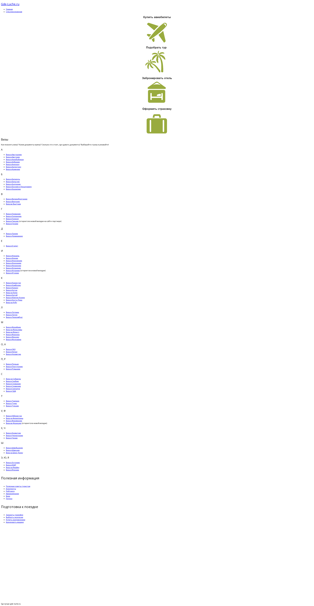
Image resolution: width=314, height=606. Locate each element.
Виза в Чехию (12, 438)
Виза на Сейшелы (13, 379)
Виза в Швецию (13, 450)
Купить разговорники (15, 519)
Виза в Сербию (12, 381)
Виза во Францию (13, 423)
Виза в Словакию (13, 383)
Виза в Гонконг (12, 218)
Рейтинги (10, 491)
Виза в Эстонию (13, 462)
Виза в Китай (11, 295)
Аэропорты (11, 488)
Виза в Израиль (12, 255)
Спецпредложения (14, 11)
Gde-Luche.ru (10, 4)
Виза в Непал (11, 352)
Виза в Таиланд (12, 401)
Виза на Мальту (12, 332)
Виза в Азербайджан (15, 159)
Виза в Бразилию (13, 189)
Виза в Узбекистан (14, 416)
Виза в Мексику (12, 337)
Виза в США (11, 391)
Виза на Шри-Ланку (14, 452)
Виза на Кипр (11, 292)
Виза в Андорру (12, 164)
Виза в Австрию (13, 157)
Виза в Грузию (12, 223)
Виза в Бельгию (13, 181)
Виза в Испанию (13, 270)
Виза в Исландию (13, 268)
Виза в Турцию (12, 406)
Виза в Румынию (13, 369)
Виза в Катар (11, 290)
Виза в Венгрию (13, 201)
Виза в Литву (11, 315)
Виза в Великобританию (16, 199)
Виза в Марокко (13, 334)
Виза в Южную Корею (15, 297)
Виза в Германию (13, 214)
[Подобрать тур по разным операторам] (157, 72)
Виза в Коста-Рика (14, 300)
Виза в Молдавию (13, 339)
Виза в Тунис (11, 403)
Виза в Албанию (13, 162)
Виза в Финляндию (14, 420)
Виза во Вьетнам (13, 204)
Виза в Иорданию (13, 263)
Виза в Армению (13, 169)
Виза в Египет (12, 246)
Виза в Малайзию (13, 327)
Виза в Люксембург (14, 317)
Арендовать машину (15, 522)
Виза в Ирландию (13, 265)
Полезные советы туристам (18, 486)
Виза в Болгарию (13, 184)
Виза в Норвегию (13, 354)
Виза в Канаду (12, 287)
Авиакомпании (12, 493)
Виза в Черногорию (14, 435)
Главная (9, 9)
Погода (9, 498)
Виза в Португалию (14, 366)
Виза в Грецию (12, 221)
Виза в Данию (12, 233)
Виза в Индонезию (14, 260)
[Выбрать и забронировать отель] (157, 103)
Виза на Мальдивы (14, 329)
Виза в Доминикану (14, 236)
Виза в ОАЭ (10, 349)
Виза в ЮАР (11, 465)
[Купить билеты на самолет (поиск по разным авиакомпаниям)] (157, 29)
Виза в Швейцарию (14, 448)
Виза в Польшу (12, 364)
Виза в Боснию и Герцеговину (19, 186)
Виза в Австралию (14, 154)
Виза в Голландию (13, 216)
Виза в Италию (12, 273)
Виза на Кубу (11, 302)
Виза (8, 496)
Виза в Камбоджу (13, 285)
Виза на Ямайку (12, 467)
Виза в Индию (12, 258)
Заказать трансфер (14, 515)
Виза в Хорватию (13, 433)
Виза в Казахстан (13, 283)
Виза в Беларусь (13, 179)
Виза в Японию (12, 470)
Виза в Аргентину (13, 167)
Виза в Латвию (12, 312)
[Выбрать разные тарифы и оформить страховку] (157, 134)
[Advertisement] (74, 542)
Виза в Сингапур (13, 388)
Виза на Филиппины (14, 418)
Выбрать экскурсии (14, 517)
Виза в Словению (13, 386)
